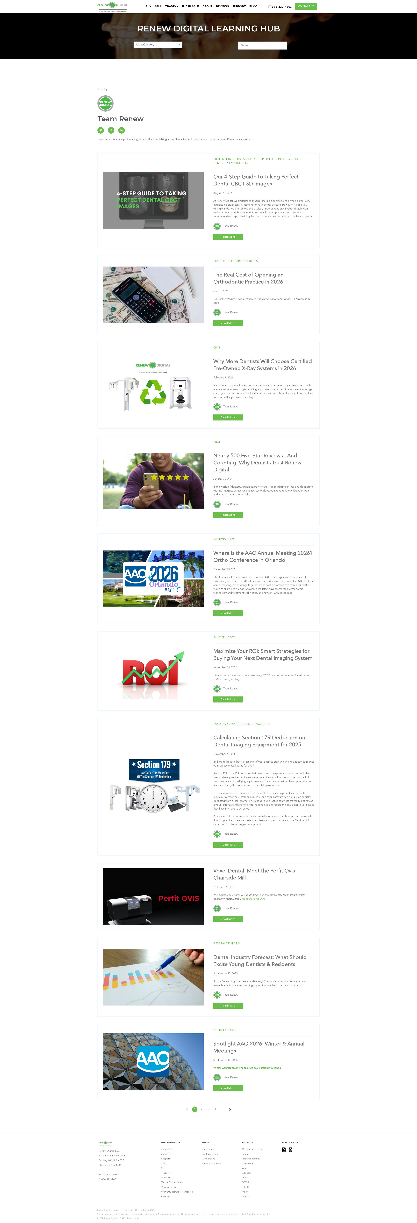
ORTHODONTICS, (276, 159)
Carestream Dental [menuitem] (252, 1149)
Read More (228, 236)
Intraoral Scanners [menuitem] (211, 1163)
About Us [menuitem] (166, 1154)
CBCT (216, 348)
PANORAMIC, (221, 724)
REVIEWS (222, 6)
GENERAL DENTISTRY (226, 943)
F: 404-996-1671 (108, 1179)
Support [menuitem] (165, 1159)
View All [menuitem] (246, 1197)
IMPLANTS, (228, 159)
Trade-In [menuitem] (165, 1173)
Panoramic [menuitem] (207, 1149)
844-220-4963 (281, 6)
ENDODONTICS (239, 163)
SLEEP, (260, 159)
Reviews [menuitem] (165, 1178)
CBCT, (217, 159)
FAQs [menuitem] (164, 1163)
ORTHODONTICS (247, 261)
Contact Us (306, 6)
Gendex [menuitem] (246, 1173)
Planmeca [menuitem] (247, 1163)
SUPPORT (239, 6)
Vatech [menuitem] (245, 1168)
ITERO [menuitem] (245, 1187)
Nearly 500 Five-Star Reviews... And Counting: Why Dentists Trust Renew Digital (257, 463)
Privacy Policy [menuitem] (168, 1187)
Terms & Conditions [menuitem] (172, 1182)
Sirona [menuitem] (245, 1154)
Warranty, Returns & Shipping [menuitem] (177, 1192)
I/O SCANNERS (262, 724)
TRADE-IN (172, 6)
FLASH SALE (190, 6)
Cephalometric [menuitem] (209, 1154)
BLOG (253, 6)
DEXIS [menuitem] (245, 1182)
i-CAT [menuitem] (245, 1178)
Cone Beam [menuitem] (208, 1159)
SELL (158, 6)
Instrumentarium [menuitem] (251, 1159)
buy (148, 6)
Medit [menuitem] (245, 1192)
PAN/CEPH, (220, 261)
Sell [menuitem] (163, 1168)
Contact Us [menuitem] (167, 1149)
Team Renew (230, 226)
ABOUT (207, 6)
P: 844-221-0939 (108, 1175)
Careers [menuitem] (165, 1197)
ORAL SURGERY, (245, 159)
